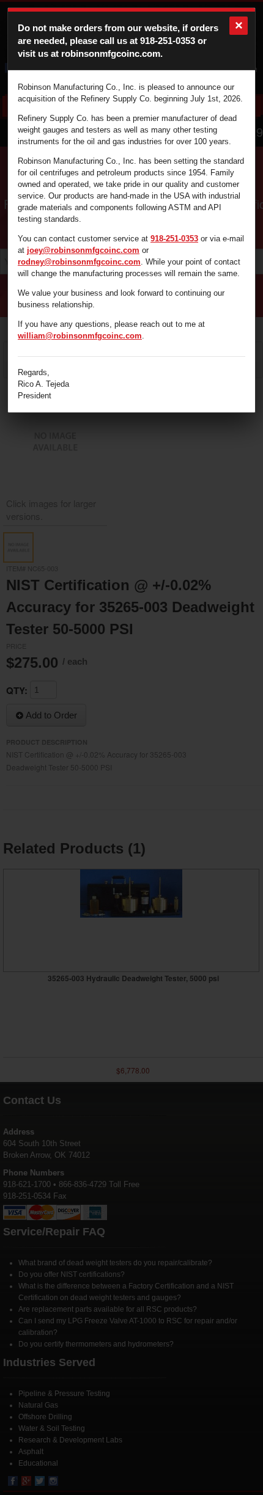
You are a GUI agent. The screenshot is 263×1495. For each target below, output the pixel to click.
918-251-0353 (167, 40)
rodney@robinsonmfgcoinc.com (79, 261)
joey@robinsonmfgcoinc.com (83, 250)
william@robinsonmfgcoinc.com (80, 335)
